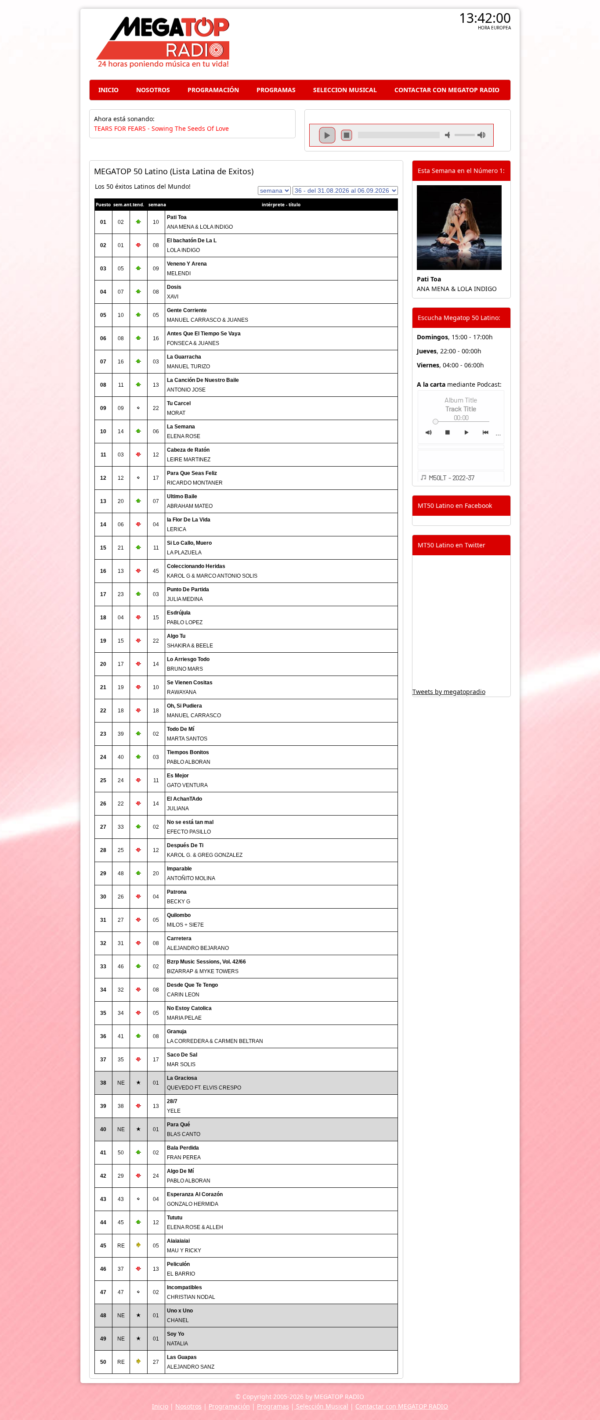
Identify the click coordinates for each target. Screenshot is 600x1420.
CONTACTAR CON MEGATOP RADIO (446, 90)
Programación (229, 1406)
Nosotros (188, 1406)
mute (449, 135)
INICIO (108, 90)
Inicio (160, 1406)
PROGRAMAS (276, 90)
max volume (481, 135)
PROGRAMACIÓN (213, 90)
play (327, 135)
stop (346, 135)
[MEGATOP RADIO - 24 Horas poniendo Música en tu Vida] (162, 65)
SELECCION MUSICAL (345, 90)
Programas (273, 1406)
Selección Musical (321, 1406)
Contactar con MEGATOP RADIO (401, 1406)
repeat (398, 143)
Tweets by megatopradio (448, 691)
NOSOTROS (153, 90)
